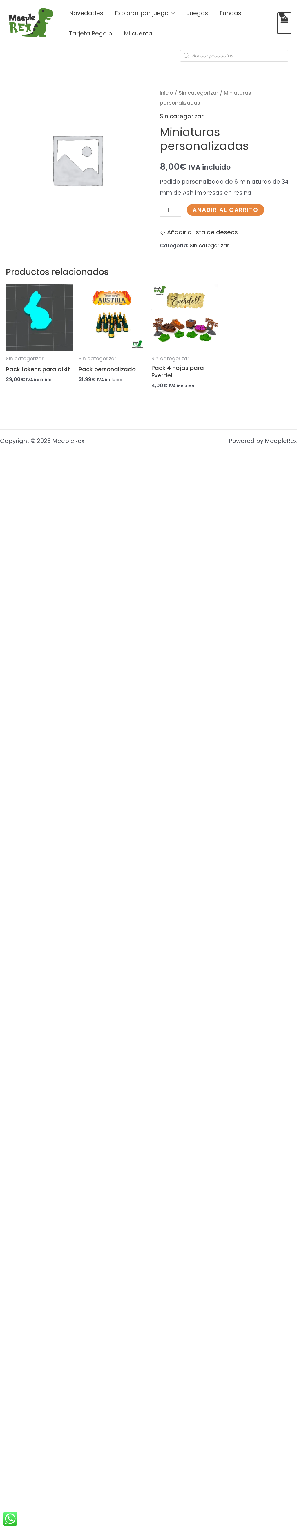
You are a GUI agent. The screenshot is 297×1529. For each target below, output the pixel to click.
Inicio (166, 92)
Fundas (230, 13)
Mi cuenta (138, 33)
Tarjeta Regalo (90, 33)
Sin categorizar (198, 92)
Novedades (86, 13)
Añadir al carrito (225, 210)
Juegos (197, 13)
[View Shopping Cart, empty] (284, 23)
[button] (199, 232)
